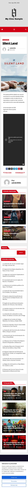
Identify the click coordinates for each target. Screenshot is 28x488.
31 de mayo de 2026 (10, 430)
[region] (14, 474)
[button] (25, 29)
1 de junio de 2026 (10, 414)
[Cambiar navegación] (14, 29)
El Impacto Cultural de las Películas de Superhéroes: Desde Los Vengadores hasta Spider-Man (14, 353)
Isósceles (7, 219)
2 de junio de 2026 (10, 398)
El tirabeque (19, 172)
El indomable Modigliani (14, 204)
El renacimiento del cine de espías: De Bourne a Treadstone (14, 444)
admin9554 (13, 48)
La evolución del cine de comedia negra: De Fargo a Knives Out (14, 395)
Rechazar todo (14, 485)
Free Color (8, 172)
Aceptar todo (14, 477)
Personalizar (14, 481)
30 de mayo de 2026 (10, 446)
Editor (19, 398)
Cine (5, 391)
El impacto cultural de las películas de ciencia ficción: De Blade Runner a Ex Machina (12, 298)
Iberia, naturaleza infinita (11, 234)
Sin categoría (6, 39)
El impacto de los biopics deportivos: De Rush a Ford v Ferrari (14, 412)
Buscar (4, 247)
